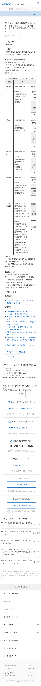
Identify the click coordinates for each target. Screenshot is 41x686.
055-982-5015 (19, 450)
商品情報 (11, 9)
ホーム (4, 9)
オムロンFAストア (20, 484)
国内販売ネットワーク (21, 465)
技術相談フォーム (25, 428)
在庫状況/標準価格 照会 (20, 505)
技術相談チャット (25, 408)
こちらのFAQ (30, 70)
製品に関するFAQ (21, 9)
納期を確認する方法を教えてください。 (21, 345)
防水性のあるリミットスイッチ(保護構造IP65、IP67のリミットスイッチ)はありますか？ (21, 340)
